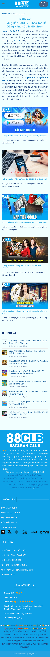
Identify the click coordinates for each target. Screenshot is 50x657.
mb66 (26, 475)
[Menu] (3, 4)
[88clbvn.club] (22, 4)
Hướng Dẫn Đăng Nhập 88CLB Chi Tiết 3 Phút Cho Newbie (22, 267)
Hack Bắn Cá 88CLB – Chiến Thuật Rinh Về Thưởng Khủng (28, 392)
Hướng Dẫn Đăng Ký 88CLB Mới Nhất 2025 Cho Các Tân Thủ (24, 312)
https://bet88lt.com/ (22, 487)
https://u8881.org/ (13, 478)
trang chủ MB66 (15, 475)
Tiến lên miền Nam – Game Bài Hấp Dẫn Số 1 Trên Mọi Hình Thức (28, 413)
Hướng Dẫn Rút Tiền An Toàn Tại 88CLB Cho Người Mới (24, 179)
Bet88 (45, 481)
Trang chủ (6, 14)
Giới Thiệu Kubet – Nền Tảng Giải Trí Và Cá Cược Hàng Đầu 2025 (28, 342)
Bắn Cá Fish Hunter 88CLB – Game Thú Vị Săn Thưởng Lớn (28, 382)
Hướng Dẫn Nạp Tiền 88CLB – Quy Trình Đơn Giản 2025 (24, 222)
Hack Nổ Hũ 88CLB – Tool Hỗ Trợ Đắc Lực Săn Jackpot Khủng (28, 362)
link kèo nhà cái (33, 481)
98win (5, 481)
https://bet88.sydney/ (29, 484)
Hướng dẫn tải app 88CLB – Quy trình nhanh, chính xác (24, 136)
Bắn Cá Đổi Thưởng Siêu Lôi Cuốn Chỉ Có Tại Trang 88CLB (27, 403)
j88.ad (45, 484)
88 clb (12, 481)
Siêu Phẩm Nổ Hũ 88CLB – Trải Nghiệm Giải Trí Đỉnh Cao (27, 352)
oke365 (13, 484)
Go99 (39, 475)
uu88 (36, 487)
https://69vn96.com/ (34, 478)
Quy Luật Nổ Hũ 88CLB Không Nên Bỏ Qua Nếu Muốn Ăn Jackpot (26, 372)
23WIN (19, 481)
